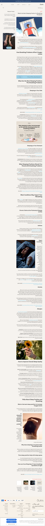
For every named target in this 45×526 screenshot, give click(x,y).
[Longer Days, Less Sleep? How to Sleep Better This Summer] (25, 483)
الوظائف (29, 509)
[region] (22, 522)
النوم (41, 11)
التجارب (18, 4)
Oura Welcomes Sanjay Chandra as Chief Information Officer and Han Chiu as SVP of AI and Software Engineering (9, 23)
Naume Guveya (26, 37)
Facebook (6, 506)
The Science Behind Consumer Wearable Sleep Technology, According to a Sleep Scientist (9, 15)
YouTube (6, 513)
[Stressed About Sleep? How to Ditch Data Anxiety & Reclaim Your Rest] (32, 483)
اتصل (22, 517)
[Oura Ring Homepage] (41, 4)
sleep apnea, (29, 100)
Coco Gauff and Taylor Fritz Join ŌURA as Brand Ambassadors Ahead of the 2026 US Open (9, 28)
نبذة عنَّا (29, 505)
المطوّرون (13, 506)
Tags (30, 384)
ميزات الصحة (23, 4)
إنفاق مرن (21, 509)
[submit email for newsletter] (42, 511)
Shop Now (9, 47)
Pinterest (6, 509)
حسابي (22, 513)
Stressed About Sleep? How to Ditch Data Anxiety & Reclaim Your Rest (32, 489)
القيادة (29, 506)
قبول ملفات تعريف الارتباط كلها (11, 519)
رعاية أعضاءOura (20, 505)
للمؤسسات (12, 4)
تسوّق (29, 4)
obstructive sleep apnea (23, 42)
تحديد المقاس (21, 506)
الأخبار (21, 486)
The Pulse (5, 505)
